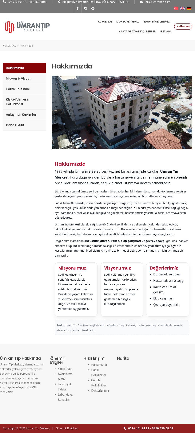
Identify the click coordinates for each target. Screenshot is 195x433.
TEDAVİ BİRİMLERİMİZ (156, 21)
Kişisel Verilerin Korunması (17, 101)
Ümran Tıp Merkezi (38, 428)
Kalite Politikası (18, 89)
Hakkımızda (15, 68)
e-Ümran (183, 26)
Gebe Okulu (15, 125)
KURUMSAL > (10, 45)
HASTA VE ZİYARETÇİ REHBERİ (137, 31)
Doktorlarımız (100, 390)
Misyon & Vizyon (18, 78)
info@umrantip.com (158, 1)
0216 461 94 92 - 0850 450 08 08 (27, 1)
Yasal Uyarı (65, 369)
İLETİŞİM (165, 31)
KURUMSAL (105, 21)
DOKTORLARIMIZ (127, 21)
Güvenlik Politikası (67, 428)
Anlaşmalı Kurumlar (21, 114)
